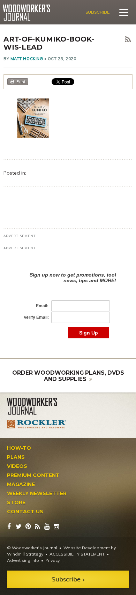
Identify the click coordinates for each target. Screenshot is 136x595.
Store (16, 502)
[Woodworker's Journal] (36, 406)
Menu (124, 12)
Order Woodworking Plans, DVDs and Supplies (68, 375)
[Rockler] (36, 424)
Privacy (52, 560)
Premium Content (33, 475)
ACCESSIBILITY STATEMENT (77, 554)
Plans (16, 457)
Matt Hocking (26, 58)
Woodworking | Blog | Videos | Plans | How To (26, 12)
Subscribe (97, 12)
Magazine (21, 484)
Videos (17, 466)
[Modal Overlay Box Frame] (68, 298)
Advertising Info (23, 560)
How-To (19, 448)
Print (20, 81)
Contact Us (25, 511)
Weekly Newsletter (37, 493)
